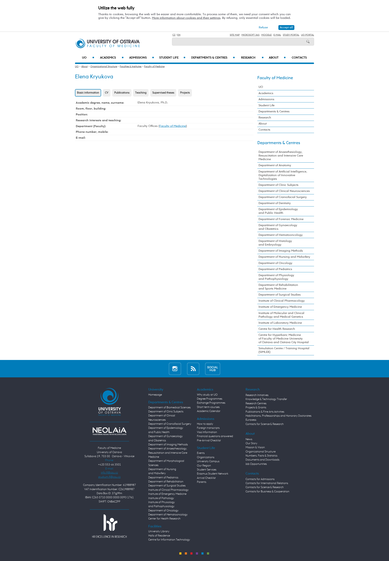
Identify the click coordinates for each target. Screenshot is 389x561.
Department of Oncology (275, 263)
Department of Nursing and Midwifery (284, 256)
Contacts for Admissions (260, 479)
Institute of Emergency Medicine (280, 306)
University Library (158, 531)
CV (106, 92)
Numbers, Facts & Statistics (261, 455)
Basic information (88, 92)
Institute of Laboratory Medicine (280, 322)
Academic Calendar (208, 411)
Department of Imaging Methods (281, 250)
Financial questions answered (215, 436)
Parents (201, 482)
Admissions (141, 57)
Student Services (206, 469)
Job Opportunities (256, 464)
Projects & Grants (256, 407)
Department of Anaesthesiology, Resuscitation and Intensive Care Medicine (281, 155)
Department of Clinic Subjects (278, 184)
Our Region (204, 465)
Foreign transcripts (208, 428)
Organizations (205, 457)
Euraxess (251, 419)
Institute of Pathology (161, 498)
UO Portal (307, 35)
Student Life (172, 57)
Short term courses (208, 407)
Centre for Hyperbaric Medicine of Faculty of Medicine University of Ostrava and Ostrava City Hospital (284, 338)
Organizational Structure (103, 66)
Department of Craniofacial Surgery (283, 197)
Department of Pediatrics (275, 269)
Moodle (266, 35)
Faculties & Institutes (130, 66)
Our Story (251, 443)
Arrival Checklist (206, 478)
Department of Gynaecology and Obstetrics (278, 227)
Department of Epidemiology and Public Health (278, 211)
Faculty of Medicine (154, 66)
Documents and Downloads (262, 459)
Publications (121, 92)
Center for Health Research (164, 518)
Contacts (299, 57)
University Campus (208, 461)
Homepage (155, 394)
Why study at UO (207, 394)
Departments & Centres (213, 57)
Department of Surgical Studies (280, 294)
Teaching (140, 92)
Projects (185, 92)
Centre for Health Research (277, 328)
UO (88, 57)
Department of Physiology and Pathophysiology (276, 277)
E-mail (277, 35)
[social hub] (212, 368)
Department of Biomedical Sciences (169, 407)
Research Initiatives (257, 395)
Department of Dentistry (275, 203)
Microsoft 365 (251, 35)
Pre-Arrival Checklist (209, 440)
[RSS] (193, 368)
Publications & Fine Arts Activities (265, 411)
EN (178, 35)
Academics (112, 57)
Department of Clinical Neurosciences (284, 191)
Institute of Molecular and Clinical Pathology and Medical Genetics (281, 315)
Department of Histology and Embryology (275, 243)
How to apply (205, 424)
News (249, 439)
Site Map (235, 35)
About (277, 57)
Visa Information (207, 432)
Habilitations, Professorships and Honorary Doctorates (278, 415)
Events (201, 453)
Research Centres (256, 403)
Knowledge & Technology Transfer (266, 399)
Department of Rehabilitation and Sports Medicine (278, 286)
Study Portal (291, 35)
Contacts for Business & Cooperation (267, 491)
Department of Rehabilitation (165, 481)
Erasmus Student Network (212, 473)
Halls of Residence (159, 535)
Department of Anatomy (275, 165)
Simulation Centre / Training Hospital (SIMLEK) (284, 350)
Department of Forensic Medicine (281, 219)
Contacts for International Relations (267, 483)
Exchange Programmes (211, 402)
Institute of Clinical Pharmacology (282, 300)
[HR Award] (109, 525)
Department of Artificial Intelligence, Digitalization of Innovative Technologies (283, 175)
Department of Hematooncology (281, 234)
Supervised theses (163, 92)
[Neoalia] (109, 431)
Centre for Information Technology (169, 539)
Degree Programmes (209, 398)
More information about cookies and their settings (186, 17)
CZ (173, 35)
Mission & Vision (255, 447)
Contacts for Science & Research (265, 424)
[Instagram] (175, 368)
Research (252, 57)
